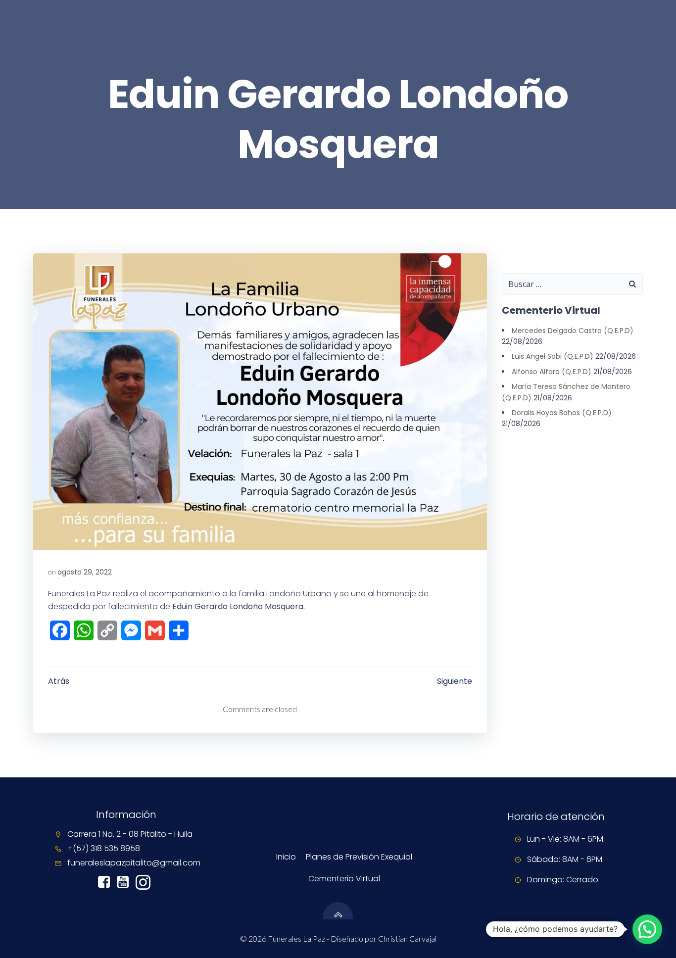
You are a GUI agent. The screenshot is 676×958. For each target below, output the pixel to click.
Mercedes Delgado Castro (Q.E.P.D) (572, 330)
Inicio (286, 856)
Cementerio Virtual (344, 878)
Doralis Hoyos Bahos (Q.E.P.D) (562, 413)
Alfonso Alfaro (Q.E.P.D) (551, 372)
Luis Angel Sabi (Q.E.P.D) (552, 356)
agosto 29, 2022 (84, 572)
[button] (647, 929)
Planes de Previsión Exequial (359, 856)
